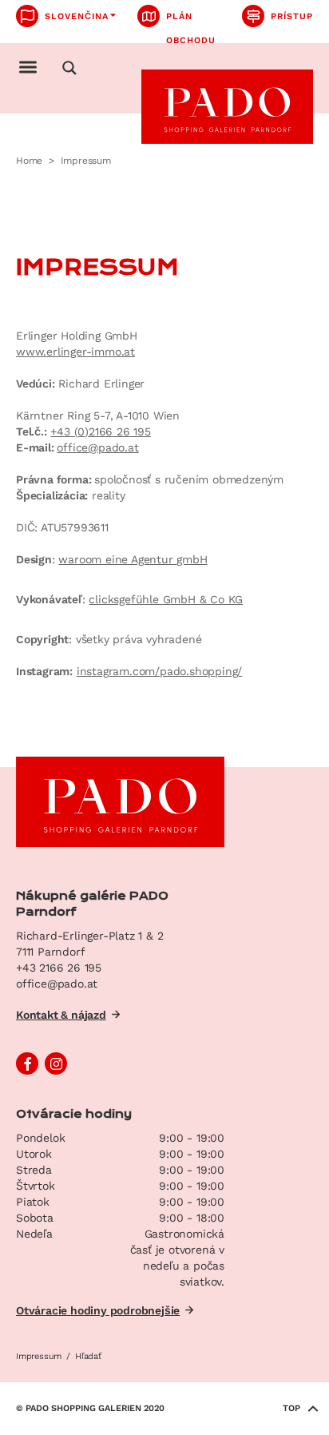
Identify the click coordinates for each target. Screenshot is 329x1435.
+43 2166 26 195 (58, 967)
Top (291, 1408)
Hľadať (88, 1356)
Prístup (292, 16)
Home (29, 160)
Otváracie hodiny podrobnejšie (98, 1310)
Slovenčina (77, 16)
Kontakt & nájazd (61, 1014)
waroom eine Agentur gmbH (132, 559)
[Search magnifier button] (69, 68)
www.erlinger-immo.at (75, 351)
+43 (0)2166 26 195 (100, 431)
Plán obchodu (191, 19)
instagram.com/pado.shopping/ (159, 671)
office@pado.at (97, 447)
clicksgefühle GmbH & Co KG (166, 599)
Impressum (38, 1356)
